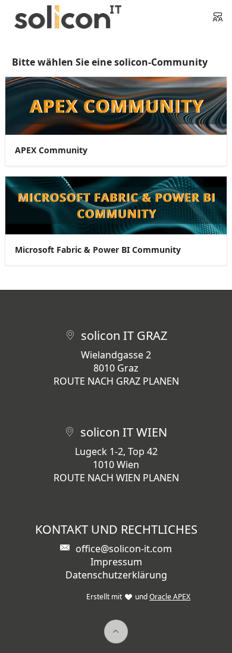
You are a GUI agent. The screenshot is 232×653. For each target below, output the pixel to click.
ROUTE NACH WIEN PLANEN (116, 477)
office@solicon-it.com (124, 548)
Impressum (116, 561)
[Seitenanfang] (116, 631)
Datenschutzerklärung (116, 574)
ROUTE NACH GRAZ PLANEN (116, 381)
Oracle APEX (169, 597)
